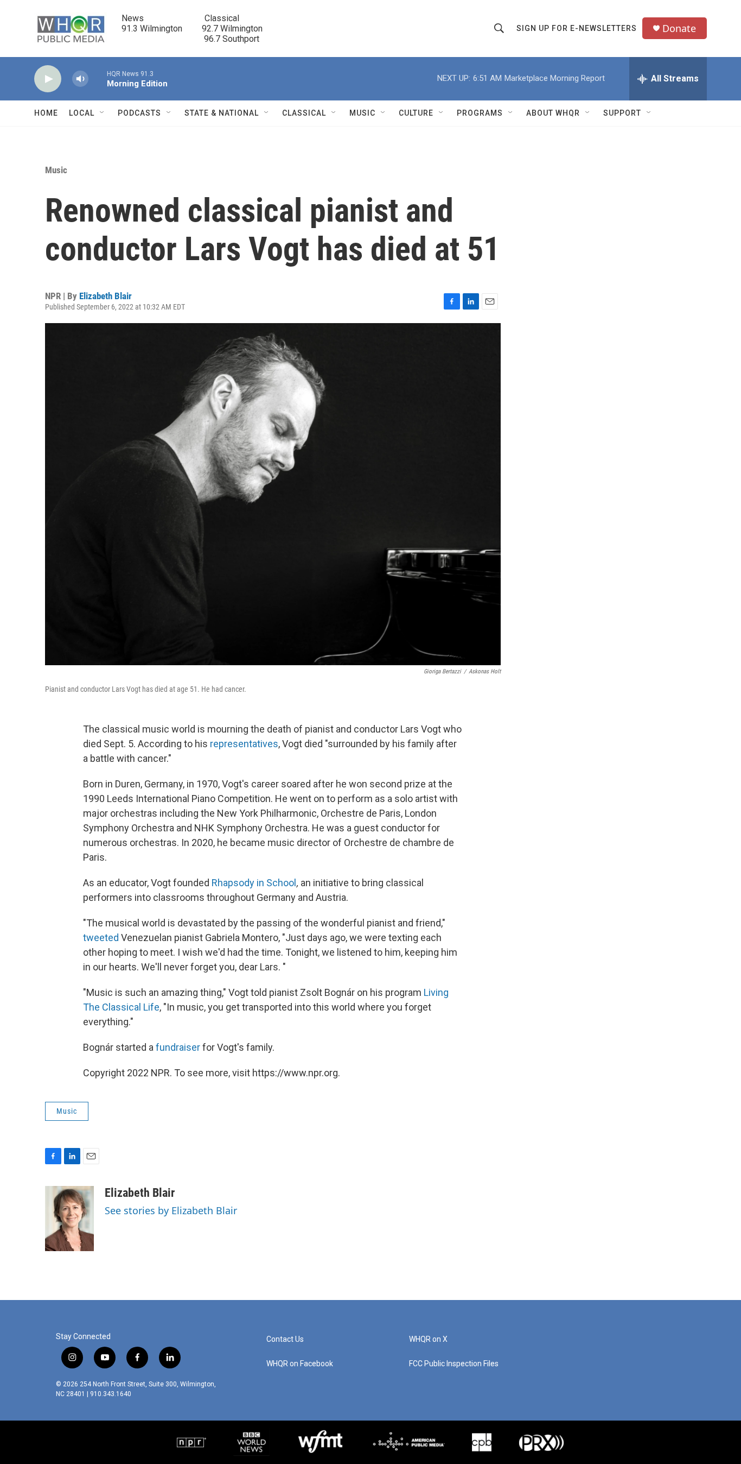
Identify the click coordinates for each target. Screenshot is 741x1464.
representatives (244, 743)
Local (81, 113)
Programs (480, 113)
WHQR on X (428, 1339)
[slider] (97, 78)
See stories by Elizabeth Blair (171, 1210)
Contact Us (285, 1339)
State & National (221, 113)
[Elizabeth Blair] (69, 1218)
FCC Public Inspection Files (454, 1364)
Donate (679, 28)
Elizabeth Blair (105, 296)
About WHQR (553, 113)
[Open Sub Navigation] (102, 113)
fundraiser (178, 1047)
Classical (304, 113)
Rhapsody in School (254, 882)
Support (622, 113)
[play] (47, 79)
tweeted (101, 937)
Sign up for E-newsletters (576, 28)
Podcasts (139, 113)
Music (362, 113)
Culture (416, 113)
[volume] (80, 79)
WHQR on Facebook (299, 1364)
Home (46, 113)
